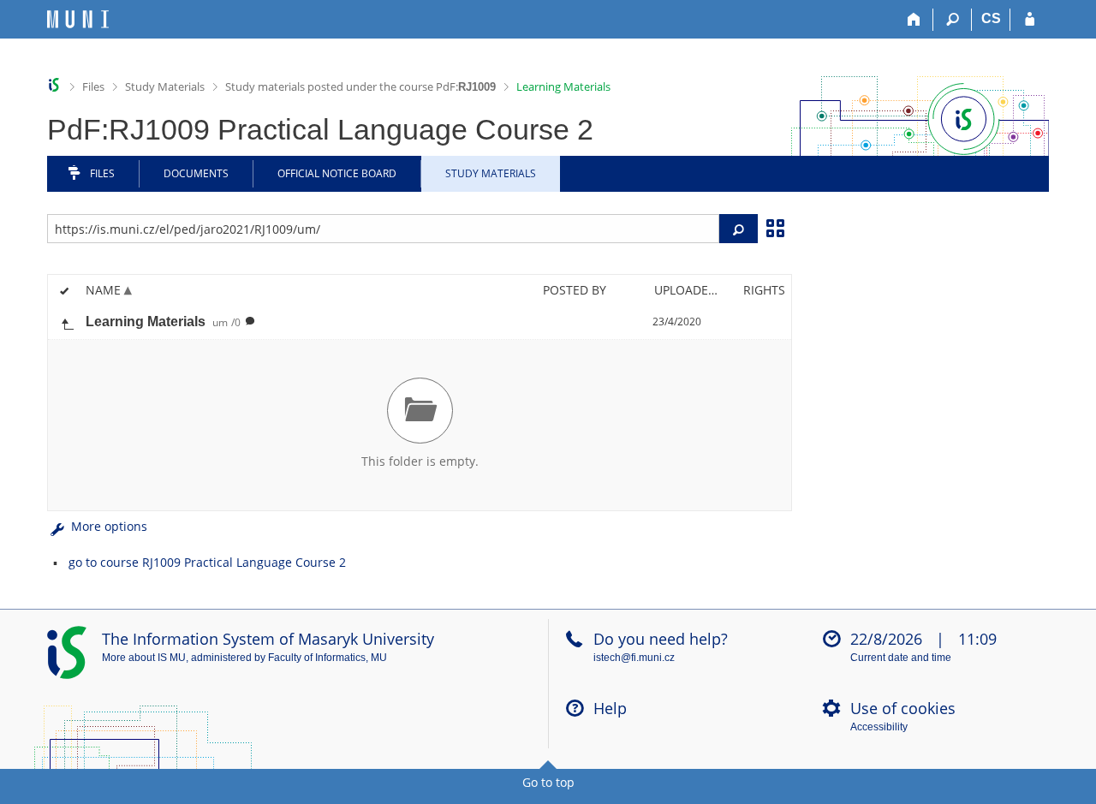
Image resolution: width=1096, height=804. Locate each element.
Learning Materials (563, 86)
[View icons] (775, 227)
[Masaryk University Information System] (78, 19)
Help (610, 708)
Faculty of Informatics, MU (327, 658)
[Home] (914, 20)
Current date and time (900, 658)
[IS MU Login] (1029, 20)
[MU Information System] (54, 85)
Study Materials (165, 86)
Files (93, 86)
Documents (196, 173)
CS (991, 18)
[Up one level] (67, 322)
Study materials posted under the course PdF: (360, 86)
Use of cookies (903, 708)
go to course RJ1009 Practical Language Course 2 (207, 562)
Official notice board (336, 173)
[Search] (952, 20)
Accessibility (879, 727)
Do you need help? (660, 638)
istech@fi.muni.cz (634, 658)
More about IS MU (144, 658)
